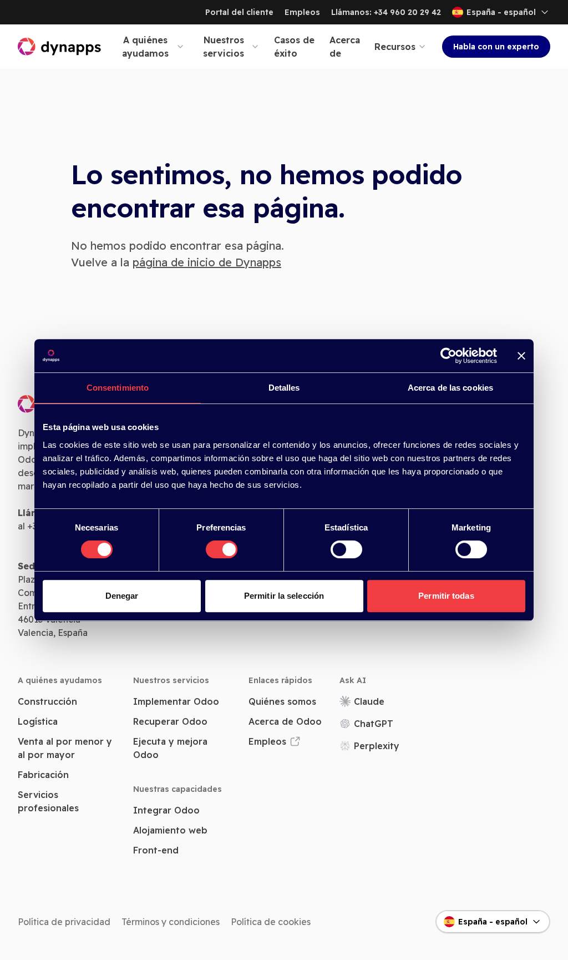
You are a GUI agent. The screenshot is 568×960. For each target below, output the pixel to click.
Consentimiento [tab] (118, 387)
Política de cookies (271, 921)
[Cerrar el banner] (521, 356)
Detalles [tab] (284, 387)
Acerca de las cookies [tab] (450, 387)
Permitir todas (446, 595)
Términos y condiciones (170, 921)
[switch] (221, 549)
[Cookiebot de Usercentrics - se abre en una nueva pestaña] (448, 355)
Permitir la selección (284, 595)
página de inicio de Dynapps (207, 262)
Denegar (122, 595)
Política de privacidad (64, 921)
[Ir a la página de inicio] (60, 46)
